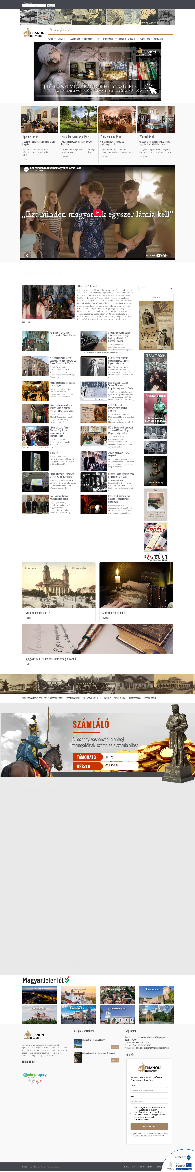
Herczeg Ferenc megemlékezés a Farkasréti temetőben (121, 475)
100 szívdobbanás (135, 698)
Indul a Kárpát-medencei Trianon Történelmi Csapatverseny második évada (120, 385)
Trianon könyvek (150, 698)
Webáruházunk (147, 136)
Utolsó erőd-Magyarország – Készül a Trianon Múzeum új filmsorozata (120, 498)
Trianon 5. (54, 452)
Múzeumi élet (75, 38)
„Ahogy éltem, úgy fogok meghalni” (118, 454)
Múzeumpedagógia (91, 38)
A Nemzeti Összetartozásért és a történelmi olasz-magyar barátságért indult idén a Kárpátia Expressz (120, 337)
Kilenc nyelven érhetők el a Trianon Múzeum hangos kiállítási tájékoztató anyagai (62, 407)
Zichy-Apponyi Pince (111, 136)
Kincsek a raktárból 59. (114, 613)
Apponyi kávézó (31, 136)
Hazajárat (107, 698)
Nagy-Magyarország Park (75, 136)
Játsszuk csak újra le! (73, 698)
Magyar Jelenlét (119, 698)
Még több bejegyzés (35, 519)
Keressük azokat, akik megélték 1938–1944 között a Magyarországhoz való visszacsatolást (150, 866)
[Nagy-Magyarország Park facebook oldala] (29, 1062)
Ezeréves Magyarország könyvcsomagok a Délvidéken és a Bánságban (53, 863)
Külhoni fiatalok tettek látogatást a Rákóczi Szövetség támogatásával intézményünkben (150, 906)
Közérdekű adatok (53, 1167)
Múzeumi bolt (145, 38)
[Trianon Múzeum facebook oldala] (23, 1062)
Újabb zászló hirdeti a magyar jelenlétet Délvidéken (149, 884)
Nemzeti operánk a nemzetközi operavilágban (62, 384)
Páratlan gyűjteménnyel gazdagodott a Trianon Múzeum (63, 334)
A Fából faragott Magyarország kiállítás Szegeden (117, 407)
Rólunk (50, 38)
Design (43, 1167)
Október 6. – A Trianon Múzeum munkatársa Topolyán (150, 845)
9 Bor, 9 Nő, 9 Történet (87, 286)
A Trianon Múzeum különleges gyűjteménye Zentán (149, 805)
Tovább (26, 159)
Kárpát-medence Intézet (53, 698)
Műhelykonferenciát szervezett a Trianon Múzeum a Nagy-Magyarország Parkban (120, 430)
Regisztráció (28, 3)
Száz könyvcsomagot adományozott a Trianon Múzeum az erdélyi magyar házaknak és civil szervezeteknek (56, 949)
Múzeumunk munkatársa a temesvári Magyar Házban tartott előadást (149, 823)
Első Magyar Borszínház (92, 698)
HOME (126, 1167)
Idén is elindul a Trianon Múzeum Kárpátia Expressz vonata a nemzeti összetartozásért (61, 431)
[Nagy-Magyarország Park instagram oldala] (33, 1062)
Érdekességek (108, 38)
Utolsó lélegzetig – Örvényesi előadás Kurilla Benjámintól (62, 475)
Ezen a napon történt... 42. (39, 613)
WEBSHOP (141, 1167)
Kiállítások (61, 38)
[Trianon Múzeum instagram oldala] (26, 1062)
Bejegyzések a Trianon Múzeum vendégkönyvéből (51, 659)
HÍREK (133, 1167)
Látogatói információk (126, 38)
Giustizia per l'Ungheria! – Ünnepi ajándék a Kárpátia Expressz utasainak (118, 360)
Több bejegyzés (110, 925)
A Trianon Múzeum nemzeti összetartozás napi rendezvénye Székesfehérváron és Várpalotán (63, 360)
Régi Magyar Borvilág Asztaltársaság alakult (59, 497)
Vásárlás (115, 1047)
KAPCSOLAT (150, 1167)
